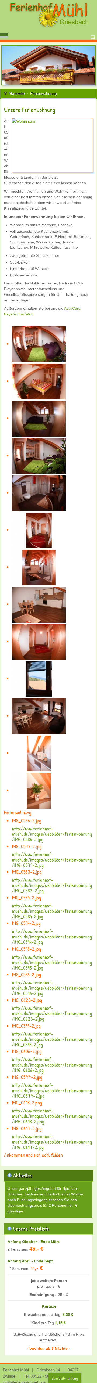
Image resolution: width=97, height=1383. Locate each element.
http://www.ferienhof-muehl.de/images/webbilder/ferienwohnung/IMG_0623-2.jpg (52, 1013)
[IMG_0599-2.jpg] (39, 641)
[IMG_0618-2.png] (39, 753)
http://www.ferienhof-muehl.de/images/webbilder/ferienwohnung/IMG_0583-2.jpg (52, 885)
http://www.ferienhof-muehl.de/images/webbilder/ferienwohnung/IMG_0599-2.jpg (52, 1039)
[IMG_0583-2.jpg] (39, 418)
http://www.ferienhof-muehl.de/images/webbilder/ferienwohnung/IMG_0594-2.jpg (52, 936)
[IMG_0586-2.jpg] (39, 343)
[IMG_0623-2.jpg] (39, 604)
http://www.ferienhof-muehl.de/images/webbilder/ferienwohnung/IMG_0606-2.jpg (52, 1065)
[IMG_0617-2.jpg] (39, 790)
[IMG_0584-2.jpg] (39, 455)
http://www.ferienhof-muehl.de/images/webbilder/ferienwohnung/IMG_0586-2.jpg (52, 834)
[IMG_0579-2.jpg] (39, 381)
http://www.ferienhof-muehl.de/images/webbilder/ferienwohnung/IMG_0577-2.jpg (52, 1090)
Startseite (17, 93)
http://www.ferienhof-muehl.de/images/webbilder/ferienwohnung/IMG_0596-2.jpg (52, 988)
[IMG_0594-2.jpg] (39, 492)
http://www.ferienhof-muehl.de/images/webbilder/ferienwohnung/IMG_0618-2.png (52, 1116)
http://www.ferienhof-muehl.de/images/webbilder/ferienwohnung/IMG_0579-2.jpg (52, 860)
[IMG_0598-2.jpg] (39, 529)
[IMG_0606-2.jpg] (39, 678)
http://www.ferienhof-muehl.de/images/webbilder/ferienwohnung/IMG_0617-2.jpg (52, 1142)
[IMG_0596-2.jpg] (39, 567)
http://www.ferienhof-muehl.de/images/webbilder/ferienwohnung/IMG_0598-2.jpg (52, 962)
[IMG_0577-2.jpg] (39, 715)
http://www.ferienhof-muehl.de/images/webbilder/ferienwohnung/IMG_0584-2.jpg (52, 911)
